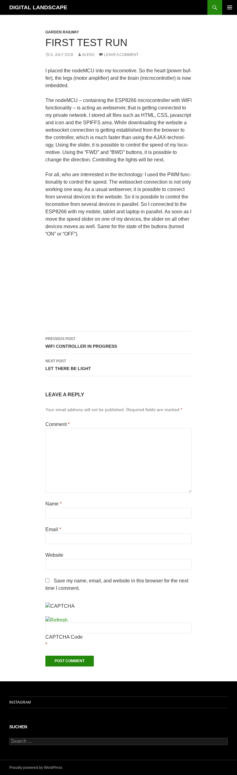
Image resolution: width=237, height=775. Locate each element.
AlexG (88, 55)
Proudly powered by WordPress (35, 767)
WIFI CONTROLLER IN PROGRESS (81, 343)
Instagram (20, 702)
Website (54, 555)
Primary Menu (229, 7)
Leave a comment (121, 55)
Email (53, 529)
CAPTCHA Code (64, 637)
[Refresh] (56, 620)
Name (53, 503)
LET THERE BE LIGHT (68, 365)
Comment (57, 424)
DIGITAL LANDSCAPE (38, 7)
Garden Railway (62, 32)
